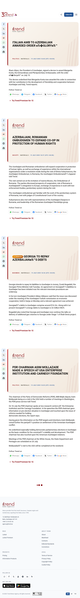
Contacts (45, 541)
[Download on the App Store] (8, 586)
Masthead (45, 537)
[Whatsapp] (4, 577)
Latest (4, 534)
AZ (71, 594)
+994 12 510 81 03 (7, 521)
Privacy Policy (46, 558)
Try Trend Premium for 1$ (22, 100)
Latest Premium (7, 537)
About (44, 534)
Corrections (45, 547)
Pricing (4, 555)
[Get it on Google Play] (23, 586)
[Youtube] (18, 577)
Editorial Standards (48, 544)
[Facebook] (9, 577)
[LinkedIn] (27, 577)
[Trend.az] (9, 14)
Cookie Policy (46, 565)
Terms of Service (47, 555)
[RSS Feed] (32, 577)
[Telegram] (23, 577)
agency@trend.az (7, 524)
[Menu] (76, 15)
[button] (4, 24)
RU (75, 594)
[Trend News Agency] (8, 504)
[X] (13, 577)
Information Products (9, 558)
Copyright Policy (47, 561)
